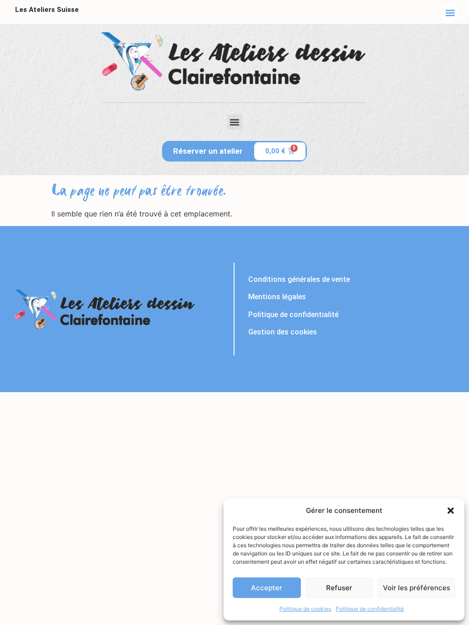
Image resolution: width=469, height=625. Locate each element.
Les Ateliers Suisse (47, 9)
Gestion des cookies (282, 332)
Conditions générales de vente (299, 279)
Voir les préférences (416, 587)
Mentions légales (277, 296)
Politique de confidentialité (370, 608)
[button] (450, 510)
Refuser (339, 587)
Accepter (266, 587)
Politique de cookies (305, 608)
